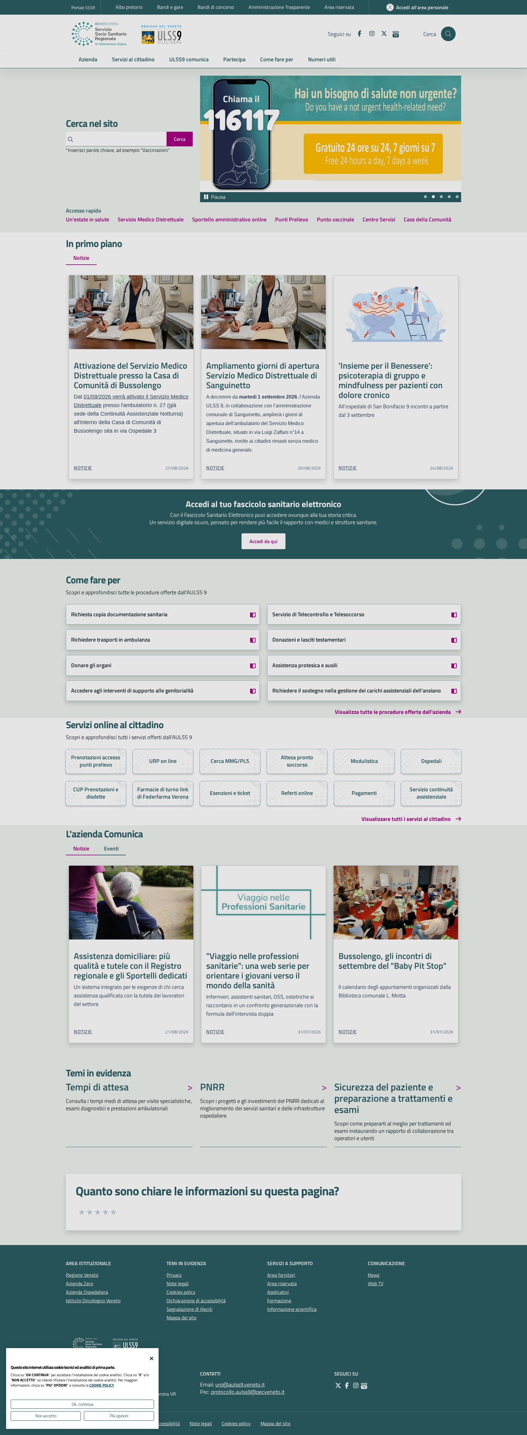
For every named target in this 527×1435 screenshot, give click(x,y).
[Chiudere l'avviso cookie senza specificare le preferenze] (151, 1358)
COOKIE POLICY (101, 1385)
